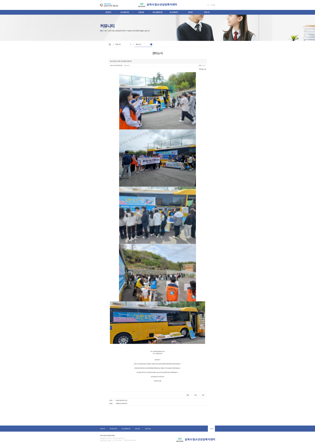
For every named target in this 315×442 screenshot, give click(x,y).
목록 (188, 395)
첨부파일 (202, 69)
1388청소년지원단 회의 (121, 403)
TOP (212, 428)
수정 (203, 395)
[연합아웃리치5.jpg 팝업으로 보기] (157, 302)
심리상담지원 (124, 12)
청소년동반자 (174, 12)
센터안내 (108, 12)
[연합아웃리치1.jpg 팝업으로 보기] (157, 73)
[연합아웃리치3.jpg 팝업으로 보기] (157, 188)
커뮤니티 (207, 12)
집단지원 (137, 429)
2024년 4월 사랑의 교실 (121, 400)
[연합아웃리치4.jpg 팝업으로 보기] (157, 245)
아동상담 (141, 12)
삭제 (195, 395)
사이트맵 (213, 5)
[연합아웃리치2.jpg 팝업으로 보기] (157, 130)
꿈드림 (190, 12)
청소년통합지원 (157, 12)
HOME (109, 44)
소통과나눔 (148, 429)
